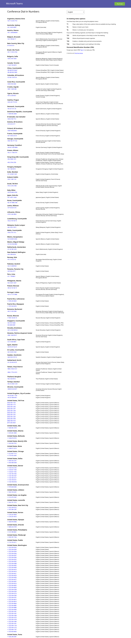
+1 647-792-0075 (12, 65)
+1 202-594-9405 (12, 565)
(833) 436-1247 (11, 408)
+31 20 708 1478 (11, 249)
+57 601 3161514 (12, 77)
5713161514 (10, 45)
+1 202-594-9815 (12, 599)
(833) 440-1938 (11, 419)
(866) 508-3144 (11, 421)
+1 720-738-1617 (12, 478)
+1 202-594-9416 (12, 571)
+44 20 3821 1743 (12, 395)
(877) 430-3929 (11, 423)
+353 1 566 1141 (11, 179)
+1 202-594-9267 (12, 555)
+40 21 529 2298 (11, 311)
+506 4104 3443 (11, 84)
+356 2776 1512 (11, 232)
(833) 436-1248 (11, 411)
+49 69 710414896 (12, 147)
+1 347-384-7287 (12, 509)
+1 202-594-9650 (12, 587)
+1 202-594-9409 (12, 567)
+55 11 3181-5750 (12, 52)
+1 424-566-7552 (12, 443)
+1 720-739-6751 (12, 480)
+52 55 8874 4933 (12, 239)
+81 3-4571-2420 (12, 197)
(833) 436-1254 (11, 413)
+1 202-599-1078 (12, 619)
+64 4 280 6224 (11, 254)
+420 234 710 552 (12, 102)
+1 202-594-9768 (12, 589)
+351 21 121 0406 (12, 294)
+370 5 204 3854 (11, 214)
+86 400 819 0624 (12, 70)
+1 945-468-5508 (12, 462)
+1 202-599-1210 (12, 627)
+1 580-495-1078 (12, 428)
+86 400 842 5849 (12, 72)
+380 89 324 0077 (12, 389)
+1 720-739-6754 (12, 482)
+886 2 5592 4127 (12, 369)
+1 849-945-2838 (12, 114)
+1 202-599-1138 (12, 625)
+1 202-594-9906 (12, 609)
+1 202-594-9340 (12, 557)
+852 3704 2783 (11, 162)
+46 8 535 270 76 (12, 357)
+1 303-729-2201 (12, 492)
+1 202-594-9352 (12, 559)
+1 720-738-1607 (12, 476)
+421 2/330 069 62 (12, 330)
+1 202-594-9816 (12, 601)
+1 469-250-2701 (12, 460)
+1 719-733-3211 (12, 542)
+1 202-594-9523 (12, 583)
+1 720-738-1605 (12, 474)
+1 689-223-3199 (12, 527)
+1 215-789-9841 (12, 532)
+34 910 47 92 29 (12, 347)
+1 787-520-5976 (12, 306)
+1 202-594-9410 (12, 569)
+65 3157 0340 (11, 323)
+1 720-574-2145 (12, 468)
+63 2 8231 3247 (11, 283)
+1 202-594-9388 (12, 563)
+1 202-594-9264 (12, 551)
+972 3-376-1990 (12, 186)
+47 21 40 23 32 (11, 259)
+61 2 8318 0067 (11, 27)
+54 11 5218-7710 (12, 21)
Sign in (82, 50)
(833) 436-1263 (11, 417)
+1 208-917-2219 (12, 448)
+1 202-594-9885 (12, 605)
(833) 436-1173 (11, 404)
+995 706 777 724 (12, 141)
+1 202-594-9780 (12, 595)
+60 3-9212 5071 (11, 227)
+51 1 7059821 (11, 276)
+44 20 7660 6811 (12, 397)
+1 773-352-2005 (12, 455)
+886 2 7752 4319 (12, 372)
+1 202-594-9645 (12, 585)
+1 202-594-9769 (12, 591)
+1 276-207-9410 (12, 516)
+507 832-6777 (11, 271)
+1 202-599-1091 (12, 623)
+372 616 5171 (11, 124)
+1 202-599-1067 (12, 613)
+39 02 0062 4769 (12, 192)
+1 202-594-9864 (12, 603)
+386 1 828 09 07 (12, 335)
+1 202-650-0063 (12, 631)
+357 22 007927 (11, 95)
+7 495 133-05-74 (12, 318)
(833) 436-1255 (11, 414)
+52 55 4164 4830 (12, 244)
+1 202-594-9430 (12, 577)
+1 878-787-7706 (12, 537)
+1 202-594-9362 (12, 561)
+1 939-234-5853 (12, 301)
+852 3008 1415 (11, 159)
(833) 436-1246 (11, 407)
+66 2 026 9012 (11, 379)
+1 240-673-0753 (12, 438)
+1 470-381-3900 (12, 433)
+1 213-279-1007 (12, 497)
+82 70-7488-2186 (12, 202)
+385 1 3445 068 (11, 89)
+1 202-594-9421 (12, 573)
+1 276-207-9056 (12, 514)
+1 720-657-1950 (12, 470)
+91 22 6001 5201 (12, 174)
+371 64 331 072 (11, 208)
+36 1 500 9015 (11, 169)
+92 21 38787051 (12, 266)
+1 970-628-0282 (12, 487)
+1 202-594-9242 (12, 547)
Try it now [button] (120, 4)
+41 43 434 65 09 (12, 362)
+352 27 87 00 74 (12, 221)
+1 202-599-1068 (12, 615)
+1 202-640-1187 (12, 629)
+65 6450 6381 (11, 325)
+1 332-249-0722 (12, 507)
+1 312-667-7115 (12, 453)
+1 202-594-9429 (12, 575)
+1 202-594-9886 (12, 607)
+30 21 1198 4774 (12, 152)
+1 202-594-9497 (12, 581)
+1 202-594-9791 (12, 597)
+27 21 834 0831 (11, 342)
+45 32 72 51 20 (11, 109)
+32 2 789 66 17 (11, 39)
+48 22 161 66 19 (12, 288)
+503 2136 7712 (11, 119)
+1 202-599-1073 (12, 617)
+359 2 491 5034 (11, 58)
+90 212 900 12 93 (12, 384)
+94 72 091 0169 (11, 352)
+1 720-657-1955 (12, 472)
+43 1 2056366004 (12, 32)
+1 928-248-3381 (12, 636)
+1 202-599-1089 (12, 621)
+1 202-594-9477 (12, 579)
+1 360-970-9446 (12, 522)
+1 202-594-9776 (12, 593)
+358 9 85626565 (12, 130)
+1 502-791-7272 (12, 502)
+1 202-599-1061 (12, 611)
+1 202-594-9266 (12, 553)
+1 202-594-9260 (12, 549)
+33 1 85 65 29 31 (12, 136)
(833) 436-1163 (11, 403)
